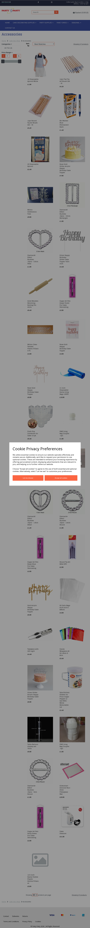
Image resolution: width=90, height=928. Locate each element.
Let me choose (28, 478)
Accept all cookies (61, 478)
